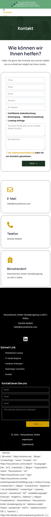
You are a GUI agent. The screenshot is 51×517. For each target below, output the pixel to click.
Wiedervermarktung (33, 117)
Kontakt (8, 374)
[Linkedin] (25, 339)
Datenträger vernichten (15, 369)
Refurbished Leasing (14, 353)
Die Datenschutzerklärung (21, 153)
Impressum (27, 439)
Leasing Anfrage (16, 120)
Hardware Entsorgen (14, 364)
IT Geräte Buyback (13, 358)
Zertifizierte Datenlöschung (22, 113)
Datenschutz (28, 444)
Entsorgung (14, 117)
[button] (25, 453)
